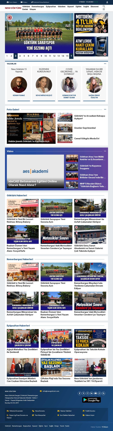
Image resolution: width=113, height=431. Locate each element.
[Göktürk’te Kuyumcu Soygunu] (72, 167)
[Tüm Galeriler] (105, 110)
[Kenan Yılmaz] (19, 85)
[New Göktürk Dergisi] (13, 8)
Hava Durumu (40, 411)
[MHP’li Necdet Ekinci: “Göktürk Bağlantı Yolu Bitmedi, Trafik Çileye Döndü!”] (72, 185)
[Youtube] (95, 393)
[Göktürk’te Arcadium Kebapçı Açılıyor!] (65, 117)
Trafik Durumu (90, 411)
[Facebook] (79, 393)
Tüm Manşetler (40, 415)
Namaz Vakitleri (66, 411)
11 (50, 56)
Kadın (67, 426)
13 (58, 56)
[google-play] (91, 400)
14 (63, 56)
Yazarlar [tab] (11, 64)
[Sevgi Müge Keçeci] (44, 85)
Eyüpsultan (51, 7)
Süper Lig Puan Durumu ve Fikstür (17, 416)
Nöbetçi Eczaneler (16, 411)
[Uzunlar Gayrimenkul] (65, 128)
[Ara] (104, 6)
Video (25, 2)
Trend (62, 426)
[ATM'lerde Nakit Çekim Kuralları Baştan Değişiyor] (91, 46)
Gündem (61, 7)
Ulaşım (33, 9)
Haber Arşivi (90, 415)
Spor (46, 426)
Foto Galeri (13, 2)
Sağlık (86, 7)
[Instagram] (87, 393)
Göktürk (26, 7)
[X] (83, 393)
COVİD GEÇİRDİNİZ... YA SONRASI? (69, 71)
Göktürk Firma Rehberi (41, 2)
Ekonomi (94, 7)
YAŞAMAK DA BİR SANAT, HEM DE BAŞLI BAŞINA (94, 71)
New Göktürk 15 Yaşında (19, 70)
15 (67, 56)
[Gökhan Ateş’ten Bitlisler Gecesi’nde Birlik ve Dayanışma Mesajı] (72, 176)
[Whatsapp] (99, 393)
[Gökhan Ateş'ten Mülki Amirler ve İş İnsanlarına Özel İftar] (72, 158)
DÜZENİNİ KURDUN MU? (44, 70)
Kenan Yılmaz (19, 95)
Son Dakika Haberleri (67, 415)
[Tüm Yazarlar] (105, 64)
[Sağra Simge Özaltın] (94, 85)
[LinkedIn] (91, 393)
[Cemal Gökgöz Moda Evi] (65, 138)
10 (45, 56)
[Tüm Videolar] (105, 151)
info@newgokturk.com (51, 391)
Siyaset (70, 7)
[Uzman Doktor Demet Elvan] (69, 85)
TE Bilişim (105, 427)
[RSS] (103, 393)
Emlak (25, 9)
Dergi (56, 426)
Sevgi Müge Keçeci (44, 95)
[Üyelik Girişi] (106, 2)
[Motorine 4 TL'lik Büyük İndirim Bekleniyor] (91, 23)
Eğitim (78, 7)
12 (54, 56)
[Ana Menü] (104, 9)
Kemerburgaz (38, 7)
